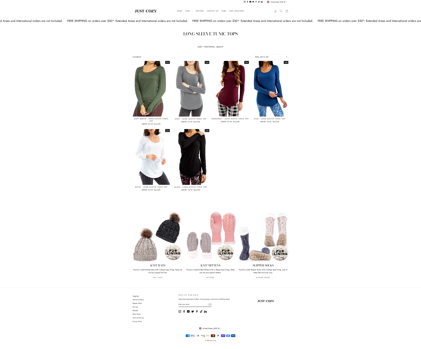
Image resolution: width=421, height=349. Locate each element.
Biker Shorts (137, 314)
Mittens (210, 278)
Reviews (200, 11)
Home (179, 11)
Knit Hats (158, 278)
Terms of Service (138, 318)
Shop (188, 11)
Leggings (136, 296)
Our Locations (237, 11)
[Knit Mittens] (210, 236)
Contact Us (212, 11)
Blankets (135, 310)
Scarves (135, 307)
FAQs (224, 11)
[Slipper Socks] (263, 236)
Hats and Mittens (138, 300)
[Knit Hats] (158, 236)
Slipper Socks (263, 278)
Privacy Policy (137, 321)
